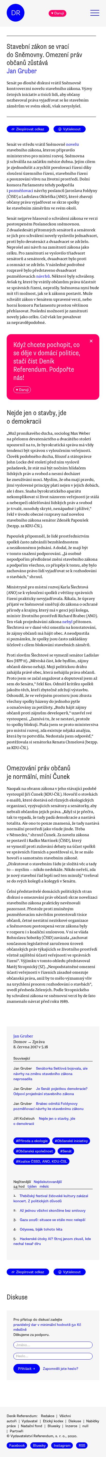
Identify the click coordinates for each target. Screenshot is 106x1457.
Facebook (17, 1445)
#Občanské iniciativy (71, 1141)
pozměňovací (21, 190)
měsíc (44, 1186)
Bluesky (54, 1426)
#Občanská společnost (34, 1151)
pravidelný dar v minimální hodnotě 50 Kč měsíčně (47, 1327)
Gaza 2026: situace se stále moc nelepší (52, 1220)
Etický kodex (53, 1421)
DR (15, 12)
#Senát (66, 1151)
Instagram (62, 1445)
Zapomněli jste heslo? (60, 1369)
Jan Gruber (22, 71)
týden (32, 1186)
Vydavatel (30, 1421)
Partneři (16, 1431)
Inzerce (71, 1426)
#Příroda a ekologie (32, 1141)
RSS (82, 1445)
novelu (72, 144)
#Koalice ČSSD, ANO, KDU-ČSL (41, 1161)
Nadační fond (31, 1426)
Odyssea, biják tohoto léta (41, 1229)
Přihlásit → (26, 1369)
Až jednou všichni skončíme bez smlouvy (52, 1210)
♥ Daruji (57, 13)
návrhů (43, 276)
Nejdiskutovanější (48, 1182)
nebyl (67, 621)
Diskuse (74, 1421)
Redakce (47, 1416)
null (85, 1426)
